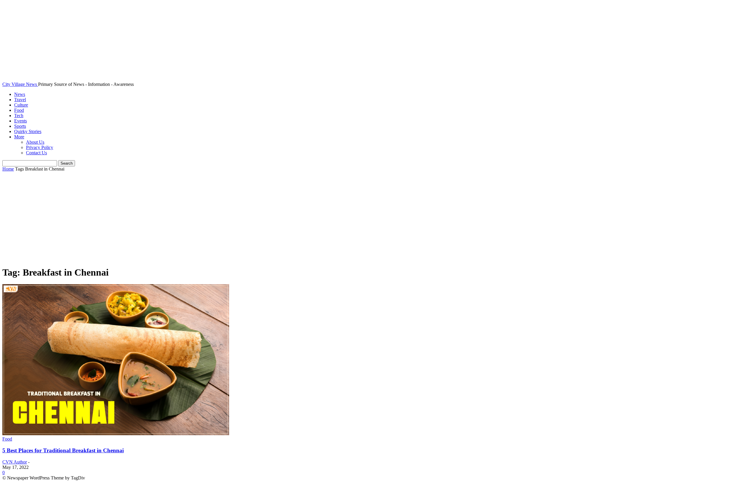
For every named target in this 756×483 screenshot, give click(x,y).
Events (20, 120)
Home (8, 168)
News (19, 94)
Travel (20, 99)
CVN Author (14, 461)
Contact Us (36, 152)
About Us (35, 142)
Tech (18, 115)
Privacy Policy (39, 147)
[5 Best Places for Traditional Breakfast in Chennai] (115, 433)
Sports (20, 126)
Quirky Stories (27, 131)
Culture (21, 104)
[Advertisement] (378, 219)
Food (19, 110)
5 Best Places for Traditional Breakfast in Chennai (63, 450)
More (19, 136)
